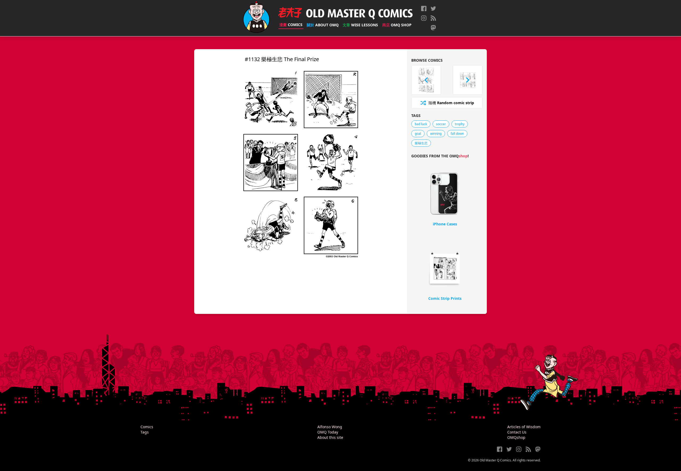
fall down (457, 133)
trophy (459, 124)
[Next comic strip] (468, 80)
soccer (441, 124)
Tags (144, 432)
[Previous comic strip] (426, 80)
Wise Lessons (360, 24)
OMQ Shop (397, 24)
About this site (330, 437)
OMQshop (516, 437)
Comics (290, 24)
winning (436, 133)
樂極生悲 (421, 143)
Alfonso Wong (329, 426)
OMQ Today (327, 432)
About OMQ (323, 24)
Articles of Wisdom (524, 426)
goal (418, 133)
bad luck (421, 124)
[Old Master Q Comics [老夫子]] (256, 18)
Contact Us (516, 432)
